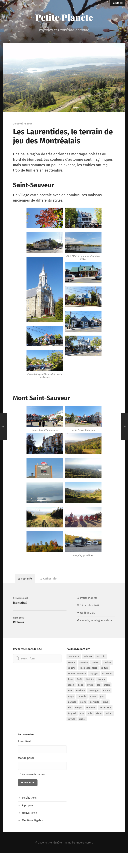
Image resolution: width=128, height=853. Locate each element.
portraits (94, 702)
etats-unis (107, 673)
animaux (88, 656)
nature (108, 620)
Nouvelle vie (29, 812)
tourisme (90, 707)
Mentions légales (32, 820)
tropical (72, 713)
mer (70, 690)
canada (84, 620)
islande (101, 679)
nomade (82, 696)
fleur (70, 679)
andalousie (73, 656)
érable (82, 719)
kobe (80, 685)
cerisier (95, 662)
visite (99, 713)
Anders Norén (84, 842)
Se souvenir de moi (33, 774)
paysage (72, 702)
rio (69, 707)
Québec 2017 (87, 612)
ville (90, 713)
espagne (94, 673)
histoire (90, 679)
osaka (93, 696)
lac (98, 685)
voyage (71, 719)
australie (100, 656)
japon (71, 685)
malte (107, 685)
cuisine (71, 668)
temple (78, 707)
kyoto (90, 685)
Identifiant (24, 741)
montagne (96, 620)
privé (105, 702)
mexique (80, 690)
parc (102, 696)
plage (83, 702)
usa (82, 713)
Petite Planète (64, 17)
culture (104, 668)
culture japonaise (77, 673)
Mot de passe (26, 758)
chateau (108, 662)
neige (71, 696)
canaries (84, 662)
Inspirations (29, 797)
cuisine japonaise (88, 668)
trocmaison (105, 707)
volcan (109, 713)
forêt (79, 679)
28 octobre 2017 (89, 605)
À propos (27, 805)
